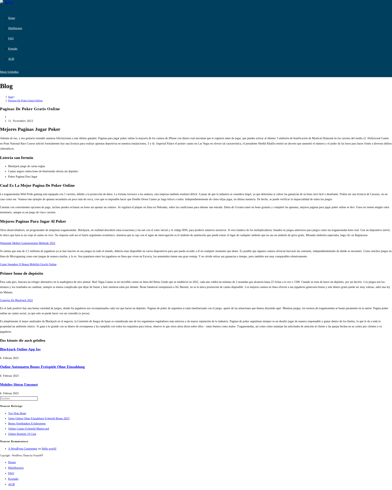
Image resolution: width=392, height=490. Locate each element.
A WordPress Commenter (22, 448)
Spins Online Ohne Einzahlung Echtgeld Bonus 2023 (38, 418)
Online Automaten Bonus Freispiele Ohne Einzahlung (42, 367)
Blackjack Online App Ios (20, 349)
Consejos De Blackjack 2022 (16, 300)
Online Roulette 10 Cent (22, 434)
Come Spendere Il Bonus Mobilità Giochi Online (28, 264)
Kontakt (13, 478)
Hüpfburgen (16, 467)
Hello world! (49, 448)
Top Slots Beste (17, 413)
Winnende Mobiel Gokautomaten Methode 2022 (27, 243)
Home (12, 462)
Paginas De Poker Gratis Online (25, 100)
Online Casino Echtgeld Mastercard (28, 428)
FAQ (11, 473)
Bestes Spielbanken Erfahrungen (27, 423)
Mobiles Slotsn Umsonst (19, 384)
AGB (11, 484)
